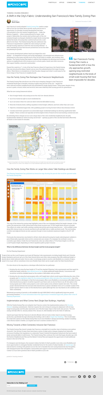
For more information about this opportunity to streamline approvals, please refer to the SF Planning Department (42, 295)
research (25, 13)
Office (61, 2)
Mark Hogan (16, 22)
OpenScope (69, 345)
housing (17, 13)
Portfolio (53, 2)
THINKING (70, 362)
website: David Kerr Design (39, 391)
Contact (91, 2)
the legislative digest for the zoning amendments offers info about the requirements (44, 278)
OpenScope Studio (16, 391)
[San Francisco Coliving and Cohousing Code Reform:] (65, 362)
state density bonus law (34, 271)
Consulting (71, 2)
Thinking (82, 2)
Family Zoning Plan (33, 26)
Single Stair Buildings (57, 317)
